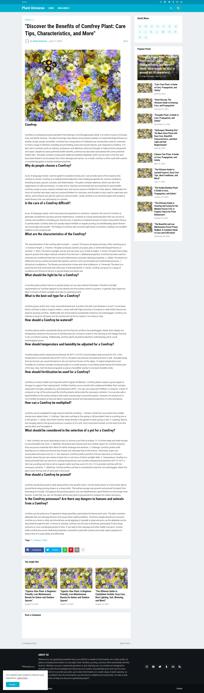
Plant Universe (33, 8)
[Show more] (82, 549)
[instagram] (161, 2)
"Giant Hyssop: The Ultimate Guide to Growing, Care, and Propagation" (166, 102)
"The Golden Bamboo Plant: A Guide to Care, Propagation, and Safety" (166, 190)
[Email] (76, 549)
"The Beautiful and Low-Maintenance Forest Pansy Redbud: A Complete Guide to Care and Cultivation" (166, 228)
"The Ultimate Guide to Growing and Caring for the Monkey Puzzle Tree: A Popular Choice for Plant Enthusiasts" (166, 209)
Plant (44, 540)
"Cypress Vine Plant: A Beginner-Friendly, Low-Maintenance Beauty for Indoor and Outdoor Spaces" (41, 596)
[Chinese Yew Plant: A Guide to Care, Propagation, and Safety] (144, 158)
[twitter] (169, 2)
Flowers (37, 540)
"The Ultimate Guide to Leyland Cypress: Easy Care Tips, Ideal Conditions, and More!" (166, 174)
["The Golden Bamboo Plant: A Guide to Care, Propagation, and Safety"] (144, 191)
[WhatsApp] (65, 549)
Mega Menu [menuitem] (63, 8)
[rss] (181, 2)
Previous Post (29, 643)
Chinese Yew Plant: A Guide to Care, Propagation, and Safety (166, 157)
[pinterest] (165, 2)
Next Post (124, 643)
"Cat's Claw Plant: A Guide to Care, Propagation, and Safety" (165, 87)
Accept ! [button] (12, 684)
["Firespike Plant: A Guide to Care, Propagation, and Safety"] (144, 118)
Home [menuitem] (51, 8)
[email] (177, 2)
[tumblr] (173, 2)
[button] (171, 8)
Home (24, 2)
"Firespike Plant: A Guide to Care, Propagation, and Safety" (166, 118)
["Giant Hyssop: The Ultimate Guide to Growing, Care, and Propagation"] (144, 103)
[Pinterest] (70, 549)
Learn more (22, 678)
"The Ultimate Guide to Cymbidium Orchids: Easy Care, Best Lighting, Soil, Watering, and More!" (110, 596)
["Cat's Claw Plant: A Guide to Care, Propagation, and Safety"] (144, 88)
